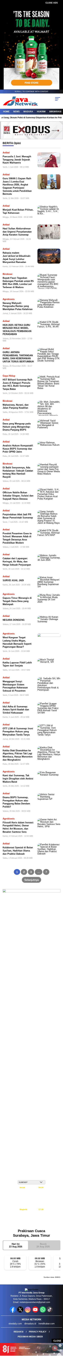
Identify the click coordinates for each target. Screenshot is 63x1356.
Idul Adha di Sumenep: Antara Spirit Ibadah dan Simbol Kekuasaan (16, 709)
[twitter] (20, 1311)
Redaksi (18, 1332)
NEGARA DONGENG (13, 620)
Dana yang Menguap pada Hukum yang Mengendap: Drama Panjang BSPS (17, 426)
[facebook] (13, 1311)
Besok (43, 1245)
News (16, 111)
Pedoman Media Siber (30, 1336)
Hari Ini (15, 1245)
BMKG (57, 1277)
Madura (28, 111)
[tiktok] (50, 1311)
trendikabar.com (46, 1323)
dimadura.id (30, 1323)
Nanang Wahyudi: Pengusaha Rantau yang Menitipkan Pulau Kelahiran (18, 306)
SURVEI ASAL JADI (13, 580)
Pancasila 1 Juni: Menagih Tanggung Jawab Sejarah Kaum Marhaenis (17, 159)
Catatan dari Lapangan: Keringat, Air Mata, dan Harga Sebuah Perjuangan (17, 561)
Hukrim (41, 111)
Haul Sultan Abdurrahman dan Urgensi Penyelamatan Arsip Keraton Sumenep (17, 231)
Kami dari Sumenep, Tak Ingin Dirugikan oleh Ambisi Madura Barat (18, 778)
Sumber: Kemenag (31, 1224)
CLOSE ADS (52, 3)
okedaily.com (15, 1323)
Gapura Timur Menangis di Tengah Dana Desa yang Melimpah (17, 601)
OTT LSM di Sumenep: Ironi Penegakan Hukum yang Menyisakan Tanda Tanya (18, 731)
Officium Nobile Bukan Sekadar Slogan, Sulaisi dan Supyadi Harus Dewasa (18, 495)
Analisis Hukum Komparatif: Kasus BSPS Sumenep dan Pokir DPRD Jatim (18, 448)
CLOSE (57, 1340)
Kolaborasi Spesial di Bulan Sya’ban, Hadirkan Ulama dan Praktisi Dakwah (18, 850)
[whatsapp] (43, 1311)
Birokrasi (55, 111)
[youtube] (35, 1311)
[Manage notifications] (55, 1348)
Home (6, 111)
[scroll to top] (58, 1335)
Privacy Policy (37, 1332)
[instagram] (28, 1311)
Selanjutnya (31, 879)
